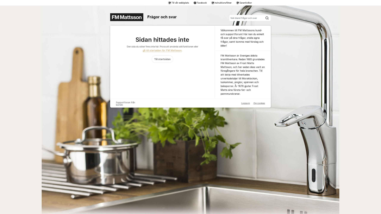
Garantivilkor (245, 2)
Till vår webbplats (180, 2)
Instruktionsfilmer (223, 2)
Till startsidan (162, 59)
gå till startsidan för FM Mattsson (162, 50)
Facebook (202, 2)
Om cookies (259, 103)
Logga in (245, 103)
